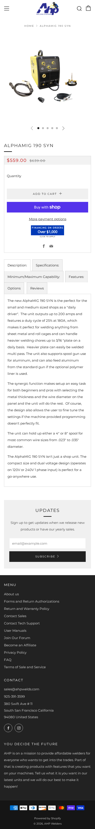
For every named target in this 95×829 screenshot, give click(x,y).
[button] (38, 128)
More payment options (47, 219)
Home (29, 25)
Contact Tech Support (22, 623)
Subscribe (45, 556)
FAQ (7, 660)
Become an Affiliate (20, 645)
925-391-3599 (14, 696)
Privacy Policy (15, 652)
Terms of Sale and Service (25, 667)
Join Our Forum (17, 638)
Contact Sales (15, 616)
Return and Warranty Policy (26, 609)
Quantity (14, 176)
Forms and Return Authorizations (31, 601)
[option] (47, 77)
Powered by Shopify (47, 818)
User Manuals (15, 630)
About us (11, 594)
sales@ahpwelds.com (21, 689)
